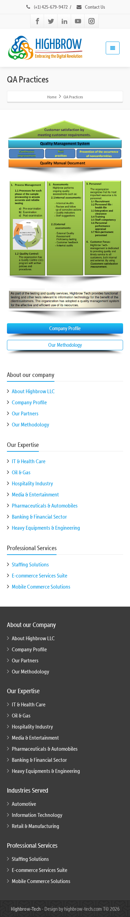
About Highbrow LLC (33, 391)
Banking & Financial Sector (39, 516)
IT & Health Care (28, 461)
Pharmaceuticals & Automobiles (45, 505)
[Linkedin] (64, 21)
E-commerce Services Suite (39, 575)
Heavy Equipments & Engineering (46, 527)
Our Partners (25, 413)
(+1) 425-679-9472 (51, 7)
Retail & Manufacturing (35, 825)
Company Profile (65, 328)
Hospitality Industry (32, 483)
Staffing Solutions (30, 564)
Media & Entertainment (35, 494)
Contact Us (94, 7)
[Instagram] (91, 21)
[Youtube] (78, 21)
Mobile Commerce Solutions (41, 586)
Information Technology (37, 814)
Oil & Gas (21, 472)
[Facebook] (37, 21)
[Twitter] (51, 21)
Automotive (24, 803)
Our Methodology (65, 345)
